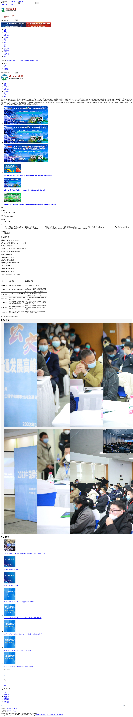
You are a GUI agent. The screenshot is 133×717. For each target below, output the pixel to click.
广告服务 (6, 698)
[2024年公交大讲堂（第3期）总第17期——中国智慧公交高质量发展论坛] (9, 631)
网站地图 (6, 702)
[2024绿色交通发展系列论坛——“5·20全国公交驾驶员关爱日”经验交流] (9, 615)
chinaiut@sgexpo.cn (12, 708)
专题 (5, 42)
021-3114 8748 (10, 710)
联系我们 (6, 696)
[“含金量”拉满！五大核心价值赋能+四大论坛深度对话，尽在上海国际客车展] (9, 550)
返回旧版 (20, 1)
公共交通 (6, 32)
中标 (5, 40)
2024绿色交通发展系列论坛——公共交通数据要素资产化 (19, 602)
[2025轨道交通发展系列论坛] (9, 567)
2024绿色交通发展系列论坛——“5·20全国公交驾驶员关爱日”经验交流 (22, 618)
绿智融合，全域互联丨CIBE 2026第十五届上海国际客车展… (23, 60)
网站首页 (13, 1)
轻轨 (5, 66)
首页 (5, 29)
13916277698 (13, 711)
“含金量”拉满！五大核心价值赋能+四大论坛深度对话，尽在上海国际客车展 (24, 553)
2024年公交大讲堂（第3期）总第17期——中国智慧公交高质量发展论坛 (23, 634)
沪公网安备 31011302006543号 (55, 715)
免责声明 (6, 701)
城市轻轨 (6, 68)
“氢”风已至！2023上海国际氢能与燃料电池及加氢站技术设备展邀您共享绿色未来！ (31, 205)
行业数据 (6, 37)
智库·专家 (6, 35)
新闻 (5, 31)
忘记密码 (11, 4)
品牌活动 (6, 54)
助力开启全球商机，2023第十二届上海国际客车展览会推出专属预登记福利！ (29, 176)
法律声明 (6, 699)
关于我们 (6, 694)
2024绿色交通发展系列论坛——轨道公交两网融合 (17, 650)
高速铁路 (6, 70)
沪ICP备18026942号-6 (40, 715)
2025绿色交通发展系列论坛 (11, 585)
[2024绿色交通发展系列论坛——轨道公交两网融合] (9, 647)
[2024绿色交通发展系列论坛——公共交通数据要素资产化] (9, 599)
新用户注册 (4, 4)
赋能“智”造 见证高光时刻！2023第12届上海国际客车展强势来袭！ (25, 190)
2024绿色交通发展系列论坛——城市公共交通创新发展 (18, 666)
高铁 (5, 65)
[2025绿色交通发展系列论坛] (9, 583)
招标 (5, 39)
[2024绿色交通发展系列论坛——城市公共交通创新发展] (9, 663)
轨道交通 (6, 34)
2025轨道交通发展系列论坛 (11, 569)
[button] (131, 358)
